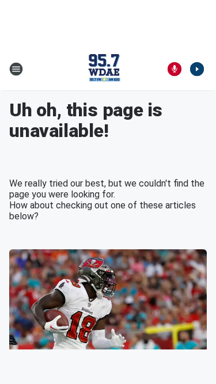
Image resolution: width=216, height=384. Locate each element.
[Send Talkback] (174, 69)
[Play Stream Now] (197, 69)
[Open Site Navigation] (16, 69)
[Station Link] (104, 69)
